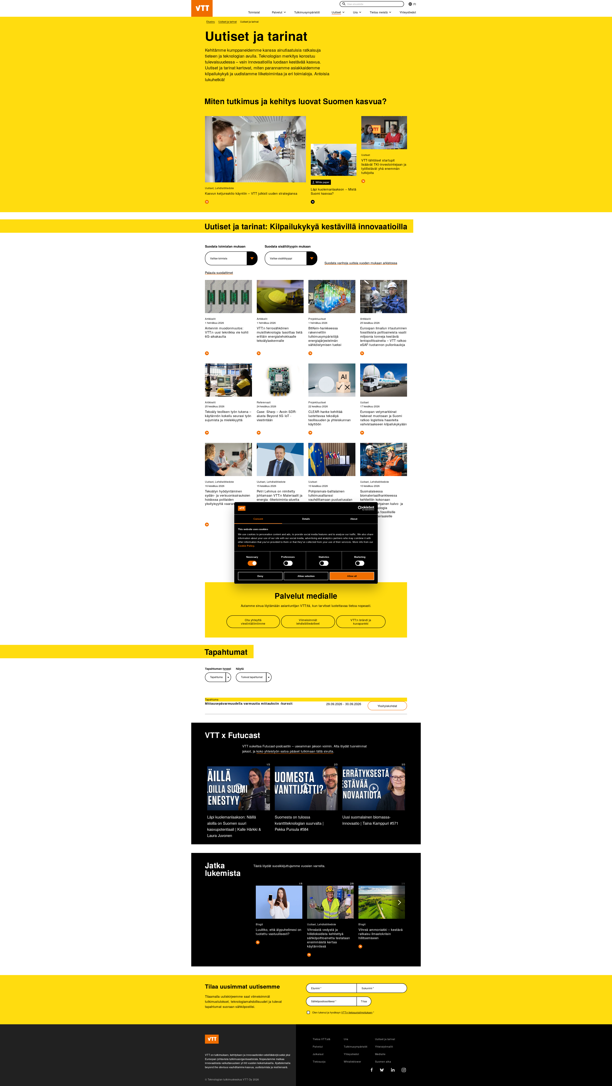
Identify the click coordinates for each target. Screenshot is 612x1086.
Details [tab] (306, 518)
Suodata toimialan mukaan (225, 246)
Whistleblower (352, 1061)
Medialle (380, 1054)
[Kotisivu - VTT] (202, 8)
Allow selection (306, 576)
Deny (260, 576)
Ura (355, 12)
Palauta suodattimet (219, 272)
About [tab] (353, 518)
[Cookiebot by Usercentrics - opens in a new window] (360, 508)
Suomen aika (383, 1061)
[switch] (288, 563)
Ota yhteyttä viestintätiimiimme (253, 622)
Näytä (240, 668)
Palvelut (277, 12)
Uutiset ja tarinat (385, 1039)
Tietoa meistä (379, 12)
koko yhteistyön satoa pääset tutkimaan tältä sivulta (294, 751)
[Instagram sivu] (404, 1070)
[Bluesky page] (382, 1070)
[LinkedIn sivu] (393, 1070)
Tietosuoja (319, 1061)
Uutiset (336, 12)
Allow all (352, 576)
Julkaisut (318, 1054)
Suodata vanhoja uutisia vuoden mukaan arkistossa (360, 262)
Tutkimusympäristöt (307, 12)
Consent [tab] (258, 518)
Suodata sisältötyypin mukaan (288, 246)
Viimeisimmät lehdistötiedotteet (308, 622)
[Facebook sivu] (372, 1070)
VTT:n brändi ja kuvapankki (360, 622)
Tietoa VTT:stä (321, 1039)
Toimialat (254, 12)
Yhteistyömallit (384, 1046)
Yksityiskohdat (387, 706)
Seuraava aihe (399, 900)
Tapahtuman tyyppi (218, 668)
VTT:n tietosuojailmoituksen (356, 1012)
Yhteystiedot (408, 12)
